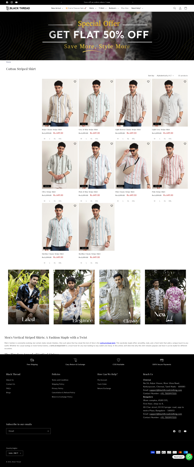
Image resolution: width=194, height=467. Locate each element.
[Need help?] (189, 457)
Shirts (91, 8)
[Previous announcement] (61, 2)
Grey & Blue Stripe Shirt (88, 130)
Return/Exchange (104, 388)
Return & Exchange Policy (62, 397)
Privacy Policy (57, 388)
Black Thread (16, 462)
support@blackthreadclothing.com (165, 390)
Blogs (8, 393)
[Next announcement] (132, 2)
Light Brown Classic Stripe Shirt (128, 130)
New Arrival (56, 8)
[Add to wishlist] (75, 81)
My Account (102, 380)
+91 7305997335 (168, 393)
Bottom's (112, 8)
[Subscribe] (48, 431)
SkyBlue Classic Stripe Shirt (89, 254)
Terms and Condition (60, 380)
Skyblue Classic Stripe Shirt (53, 254)
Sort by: (151, 76)
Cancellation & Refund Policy (63, 393)
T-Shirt (101, 8)
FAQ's (8, 388)
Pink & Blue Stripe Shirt (88, 192)
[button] (57, 8)
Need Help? (136, 8)
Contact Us (10, 384)
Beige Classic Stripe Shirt (52, 130)
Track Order (102, 384)
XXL (60, 139)
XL (55, 139)
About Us (10, 380)
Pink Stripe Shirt (158, 192)
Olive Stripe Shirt (49, 192)
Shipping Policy (58, 384)
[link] (28, 297)
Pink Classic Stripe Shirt (125, 192)
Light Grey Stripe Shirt (161, 130)
